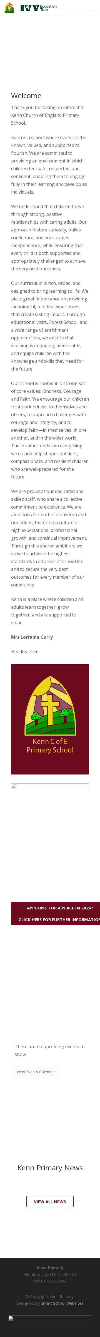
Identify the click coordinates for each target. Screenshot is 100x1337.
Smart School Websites (62, 1303)
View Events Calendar (36, 1071)
